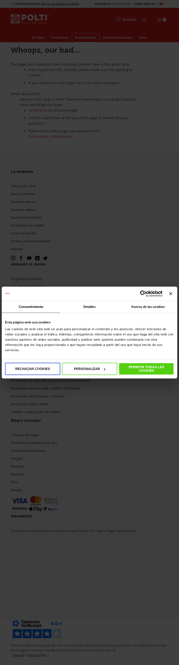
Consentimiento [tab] (31, 306)
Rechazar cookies (32, 369)
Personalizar (87, 369)
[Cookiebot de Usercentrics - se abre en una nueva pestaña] (143, 293)
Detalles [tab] (89, 306)
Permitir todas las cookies (146, 368)
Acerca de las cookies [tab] (148, 306)
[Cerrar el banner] (170, 293)
